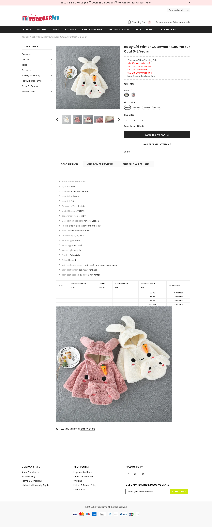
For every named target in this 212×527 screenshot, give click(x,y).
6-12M (136, 107)
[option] (88, 77)
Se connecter (163, 22)
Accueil (25, 36)
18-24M (157, 107)
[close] (189, 2)
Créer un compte (181, 22)
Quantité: (129, 115)
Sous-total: (130, 126)
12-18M (146, 107)
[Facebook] (128, 474)
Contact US (87, 428)
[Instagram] (135, 474)
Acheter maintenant (157, 144)
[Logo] (41, 18)
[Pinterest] (142, 474)
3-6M (127, 107)
